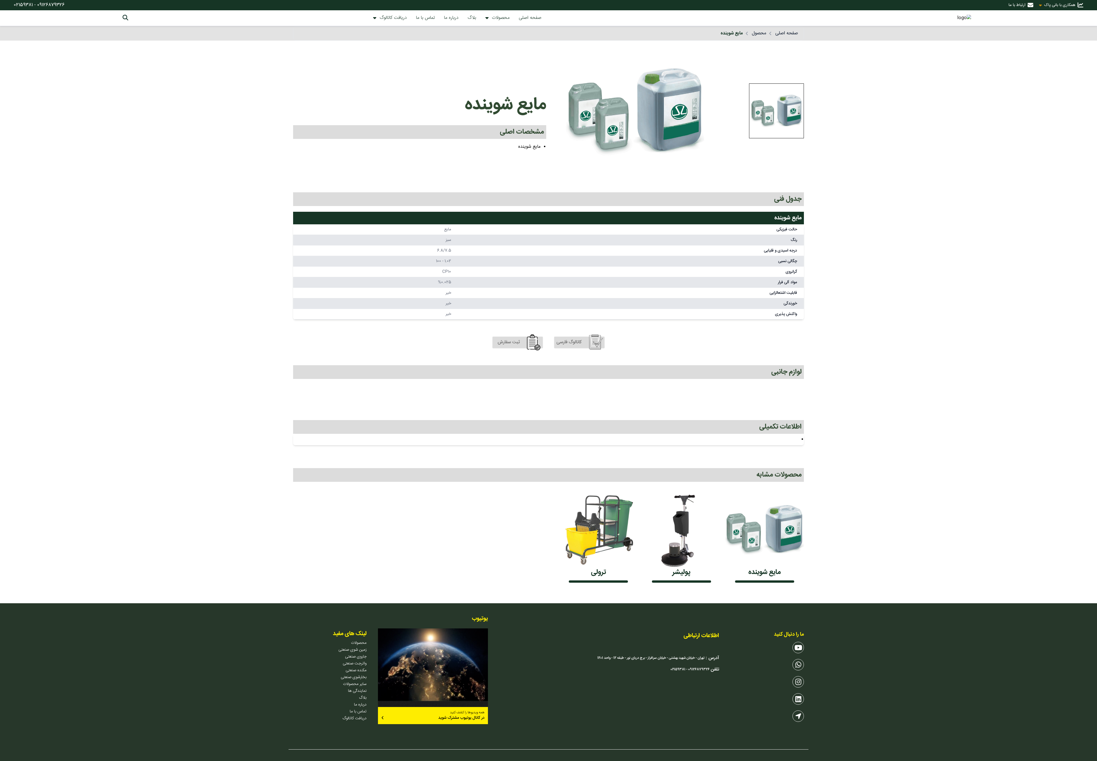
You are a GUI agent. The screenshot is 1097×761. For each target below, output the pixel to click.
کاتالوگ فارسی (569, 342)
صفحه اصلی (530, 17)
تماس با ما (425, 17)
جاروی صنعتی (356, 657)
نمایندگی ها (357, 691)
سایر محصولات (355, 684)
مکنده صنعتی (356, 670)
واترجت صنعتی (355, 663)
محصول (759, 33)
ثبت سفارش (509, 342)
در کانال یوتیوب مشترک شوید (461, 718)
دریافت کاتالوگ (393, 18)
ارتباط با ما (1016, 5)
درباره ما (451, 17)
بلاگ (472, 17)
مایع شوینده (732, 33)
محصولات (501, 18)
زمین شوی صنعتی (353, 650)
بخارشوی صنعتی (354, 677)
